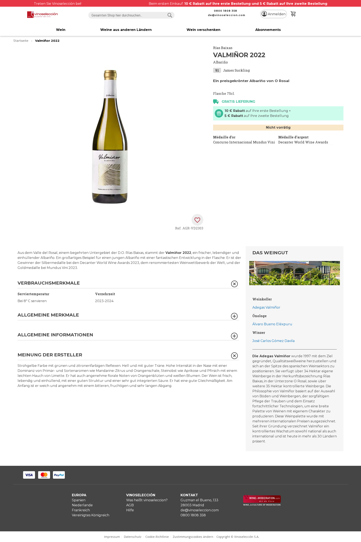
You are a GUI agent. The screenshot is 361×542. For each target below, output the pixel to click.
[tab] (128, 284)
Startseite (21, 41)
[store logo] (42, 14)
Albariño (220, 62)
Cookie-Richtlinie (157, 537)
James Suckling (236, 70)
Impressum (112, 537)
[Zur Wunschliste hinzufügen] (197, 220)
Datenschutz (132, 537)
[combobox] (131, 15)
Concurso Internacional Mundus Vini (244, 142)
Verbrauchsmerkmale (49, 283)
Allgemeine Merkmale (48, 315)
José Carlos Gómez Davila (273, 341)
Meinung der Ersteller (50, 355)
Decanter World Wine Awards (303, 142)
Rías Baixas (222, 48)
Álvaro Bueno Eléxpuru (272, 324)
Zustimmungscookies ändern (193, 537)
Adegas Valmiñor (266, 307)
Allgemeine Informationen (55, 335)
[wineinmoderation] (262, 505)
